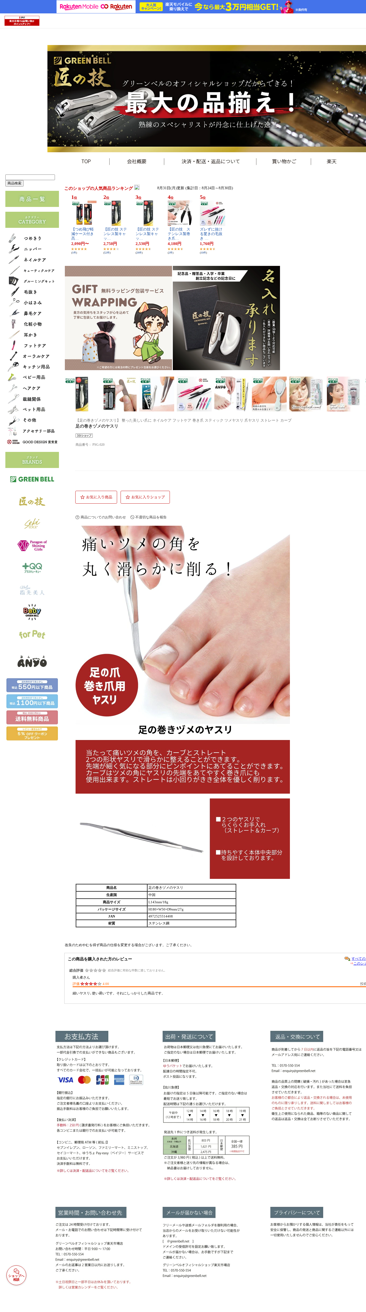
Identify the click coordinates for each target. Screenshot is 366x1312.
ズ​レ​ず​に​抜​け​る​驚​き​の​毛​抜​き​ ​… (211, 233)
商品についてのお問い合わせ (103, 517)
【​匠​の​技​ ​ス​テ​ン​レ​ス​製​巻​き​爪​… (179, 233)
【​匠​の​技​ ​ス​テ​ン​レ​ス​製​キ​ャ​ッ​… (115, 233)
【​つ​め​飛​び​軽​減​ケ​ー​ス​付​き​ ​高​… (83, 233)
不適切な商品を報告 (151, 517)
